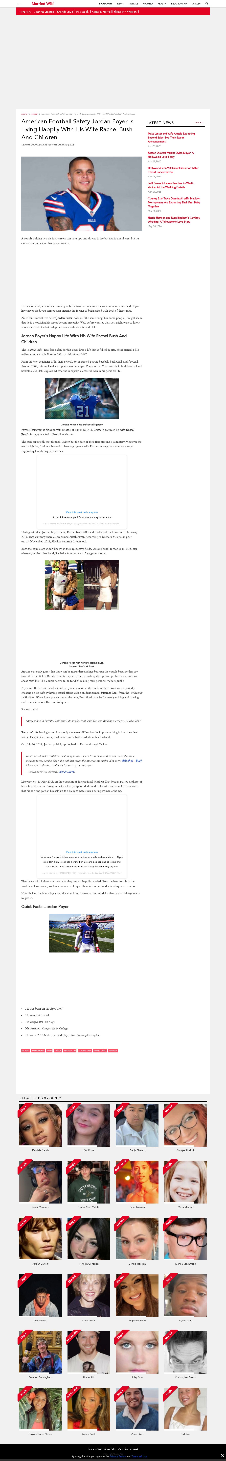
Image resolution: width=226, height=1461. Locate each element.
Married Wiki (43, 3)
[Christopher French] (185, 1372)
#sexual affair (100, 1050)
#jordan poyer (84, 1050)
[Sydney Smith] (89, 1429)
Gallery (197, 3)
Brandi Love (65, 11)
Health (162, 3)
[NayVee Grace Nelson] (40, 1429)
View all (199, 122)
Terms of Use (139, 1456)
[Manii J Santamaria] (185, 1259)
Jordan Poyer (66, 523)
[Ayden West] (185, 1316)
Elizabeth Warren (125, 11)
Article (133, 3)
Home (24, 114)
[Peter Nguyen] (137, 1202)
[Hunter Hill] (89, 1372)
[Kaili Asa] (185, 1429)
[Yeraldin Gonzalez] (89, 1259)
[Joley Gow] (137, 1372)
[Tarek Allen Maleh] (89, 1202)
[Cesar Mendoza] (40, 1202)
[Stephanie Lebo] (137, 1316)
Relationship (179, 3)
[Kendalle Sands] (40, 1145)
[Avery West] (40, 1316)
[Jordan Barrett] (40, 1259)
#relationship (38, 1050)
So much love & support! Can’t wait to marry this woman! (82, 517)
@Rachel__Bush (132, 760)
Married (148, 3)
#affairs (57, 1050)
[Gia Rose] (89, 1145)
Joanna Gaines (44, 11)
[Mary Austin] (89, 1316)
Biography (105, 3)
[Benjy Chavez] (137, 1145)
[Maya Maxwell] (185, 1202)
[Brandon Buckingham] (40, 1372)
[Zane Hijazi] (137, 1429)
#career (25, 1050)
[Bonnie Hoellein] (137, 1259)
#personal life (70, 1050)
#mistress (113, 1050)
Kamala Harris (101, 11)
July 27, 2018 (66, 771)
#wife (49, 1050)
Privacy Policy (118, 1456)
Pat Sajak (82, 11)
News (120, 3)
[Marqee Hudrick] (185, 1145)
